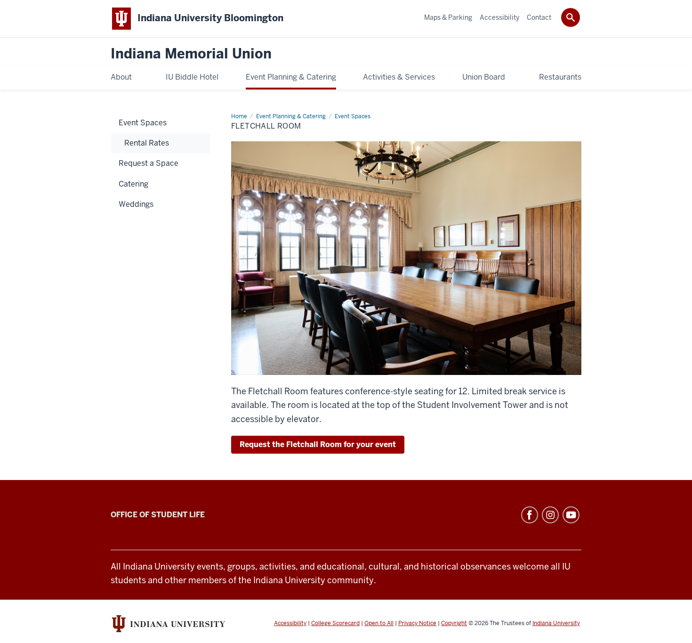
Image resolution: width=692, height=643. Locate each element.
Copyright (454, 623)
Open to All (379, 623)
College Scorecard (335, 623)
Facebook (529, 514)
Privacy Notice (417, 623)
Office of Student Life (158, 515)
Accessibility (290, 623)
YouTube (571, 514)
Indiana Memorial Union (191, 54)
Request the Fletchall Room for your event (318, 444)
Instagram (550, 514)
